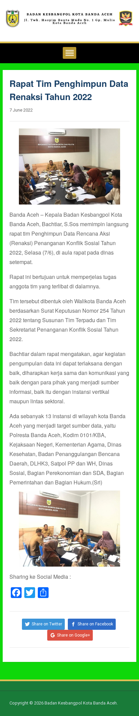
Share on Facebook (95, 624)
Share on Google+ (73, 635)
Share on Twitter (47, 624)
